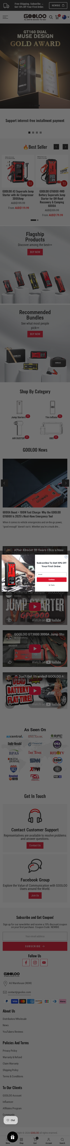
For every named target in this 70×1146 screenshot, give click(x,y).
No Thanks (52, 585)
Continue (52, 580)
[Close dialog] (66, 556)
